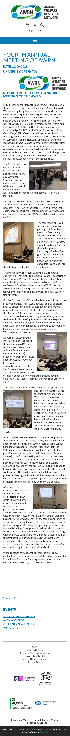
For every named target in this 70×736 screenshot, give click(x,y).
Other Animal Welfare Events (21, 624)
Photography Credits (36, 723)
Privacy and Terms (20, 720)
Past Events (10, 627)
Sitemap (55, 720)
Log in (31, 30)
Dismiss (44, 732)
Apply (39, 30)
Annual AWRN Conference (19, 616)
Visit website (10, 598)
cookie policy (32, 732)
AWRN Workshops (14, 620)
